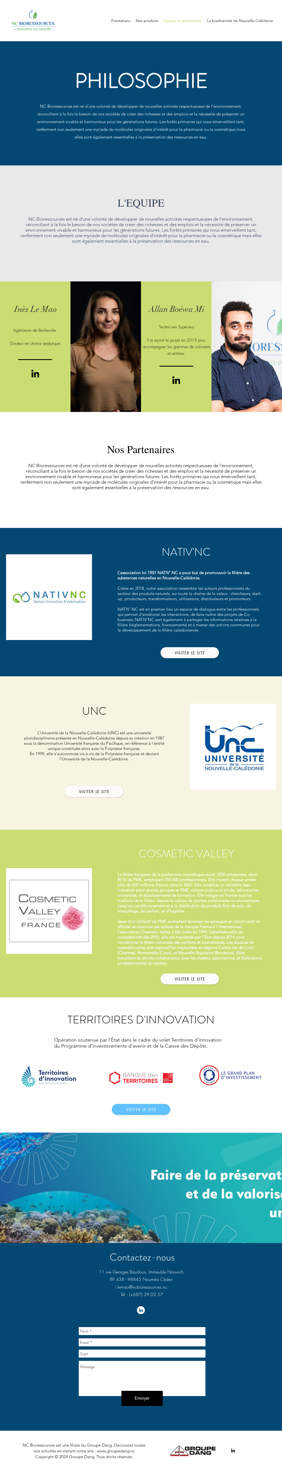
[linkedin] (233, 1450)
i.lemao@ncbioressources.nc (141, 1287)
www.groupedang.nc (116, 1450)
